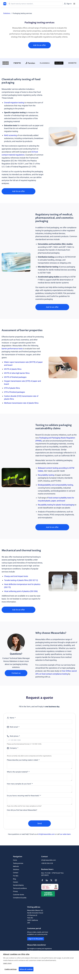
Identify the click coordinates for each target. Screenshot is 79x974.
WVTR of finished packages (15, 377)
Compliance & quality (19, 897)
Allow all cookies (26, 969)
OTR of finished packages (14, 392)
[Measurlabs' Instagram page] (56, 880)
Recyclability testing (46, 475)
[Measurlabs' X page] (51, 880)
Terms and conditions (20, 888)
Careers (15, 882)
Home (15, 860)
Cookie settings (11, 969)
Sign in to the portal (35, 939)
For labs (15, 876)
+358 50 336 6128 (47, 863)
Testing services (18, 863)
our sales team (65, 834)
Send (39, 823)
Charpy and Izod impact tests (16, 576)
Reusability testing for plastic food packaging (56, 505)
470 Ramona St (32, 915)
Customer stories (18, 894)
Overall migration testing (14, 102)
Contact (15, 872)
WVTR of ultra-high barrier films (17, 373)
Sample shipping (18, 885)
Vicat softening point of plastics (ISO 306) (21, 591)
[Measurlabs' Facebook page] (42, 880)
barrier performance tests (12, 348)
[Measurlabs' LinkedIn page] (47, 880)
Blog (14, 879)
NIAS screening (10, 135)
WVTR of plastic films (12, 369)
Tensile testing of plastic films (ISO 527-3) (21, 580)
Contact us (16, 673)
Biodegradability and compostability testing (55, 485)
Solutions (6, 13)
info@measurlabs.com (46, 834)
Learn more (7, 963)
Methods (16, 866)
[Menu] (74, 4)
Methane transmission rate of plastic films (21, 403)
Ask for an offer (39, 45)
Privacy (15, 891)
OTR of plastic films (12, 388)
